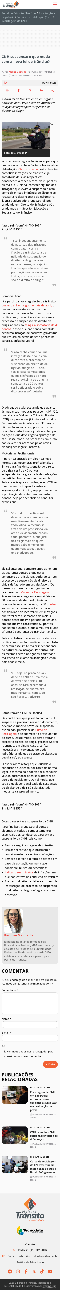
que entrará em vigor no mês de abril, (27, 305)
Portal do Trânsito (13, 13)
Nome (6, 1019)
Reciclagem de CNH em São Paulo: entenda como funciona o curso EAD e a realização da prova (43, 1101)
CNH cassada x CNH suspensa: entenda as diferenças (44, 1135)
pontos (51, 604)
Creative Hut (49, 1285)
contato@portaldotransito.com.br (37, 1256)
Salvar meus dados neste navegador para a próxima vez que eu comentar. (28, 1054)
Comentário (10, 990)
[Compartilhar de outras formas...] (53, 90)
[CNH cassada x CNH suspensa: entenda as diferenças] (15, 1135)
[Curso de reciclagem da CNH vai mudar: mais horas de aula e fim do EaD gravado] (15, 1164)
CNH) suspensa (28, 169)
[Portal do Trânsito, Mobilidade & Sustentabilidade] (30, 1209)
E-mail (6, 1032)
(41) (38, 1250)
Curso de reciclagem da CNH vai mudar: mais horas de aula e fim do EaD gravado (43, 1167)
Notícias (31, 13)
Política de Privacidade (30, 1262)
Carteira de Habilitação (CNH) (34, 17)
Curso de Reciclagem (35, 592)
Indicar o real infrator (19, 872)
